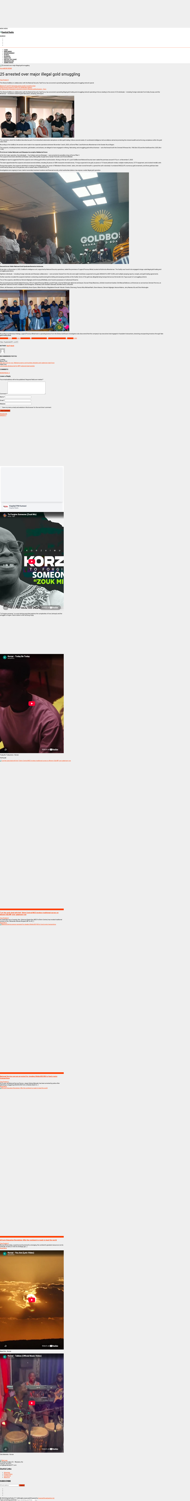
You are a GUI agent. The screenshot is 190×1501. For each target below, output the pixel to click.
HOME (6, 50)
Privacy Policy (8, 1474)
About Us (7, 1477)
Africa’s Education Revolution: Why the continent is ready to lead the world (28, 1240)
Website (2, 404)
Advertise (7, 1472)
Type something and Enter (8, 1500)
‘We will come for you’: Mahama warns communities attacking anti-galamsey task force (27, 363)
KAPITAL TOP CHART (10, 59)
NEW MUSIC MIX (9, 61)
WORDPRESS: (5, 373)
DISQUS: (3, 415)
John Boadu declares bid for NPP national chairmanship (17, 366)
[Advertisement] (59, 14)
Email (2, 400)
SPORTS (6, 54)
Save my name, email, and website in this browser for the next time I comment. (26, 407)
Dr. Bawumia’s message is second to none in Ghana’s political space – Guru (23, 89)
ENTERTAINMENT (9, 53)
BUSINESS (7, 56)
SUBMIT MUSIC (8, 62)
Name (2, 397)
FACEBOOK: (3, 414)
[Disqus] (82, 441)
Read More (3, 923)
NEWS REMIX (8, 51)
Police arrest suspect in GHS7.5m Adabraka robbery (16, 87)
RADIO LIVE (7, 57)
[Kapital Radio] (7, 32)
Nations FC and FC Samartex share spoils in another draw (18, 86)
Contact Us (7, 1476)
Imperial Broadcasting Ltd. (46, 1498)
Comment (3, 394)
